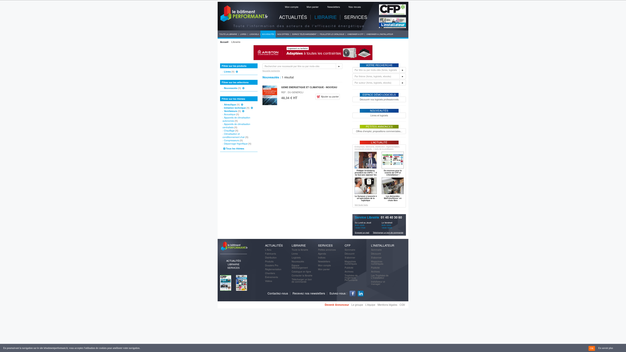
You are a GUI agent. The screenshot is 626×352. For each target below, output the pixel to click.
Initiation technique (235, 107)
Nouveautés (230, 88)
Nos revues (355, 6)
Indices (321, 257)
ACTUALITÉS (293, 17)
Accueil (224, 42)
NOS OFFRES (283, 34)
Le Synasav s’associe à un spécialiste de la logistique (366, 198)
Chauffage (229, 130)
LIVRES (243, 34)
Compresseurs (231, 140)
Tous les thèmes (234, 148)
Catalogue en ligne (301, 271)
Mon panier (313, 6)
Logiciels (296, 257)
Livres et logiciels (379, 115)
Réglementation (273, 269)
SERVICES (355, 17)
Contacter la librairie (302, 275)
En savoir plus (605, 348)
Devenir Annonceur (337, 305)
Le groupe (357, 305)
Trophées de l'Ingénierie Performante (351, 278)
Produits (269, 261)
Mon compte (291, 6)
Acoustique (229, 114)
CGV (402, 305)
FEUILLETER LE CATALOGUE (332, 34)
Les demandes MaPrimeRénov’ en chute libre (393, 198)
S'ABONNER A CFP (355, 34)
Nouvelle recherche (271, 70)
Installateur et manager (378, 283)
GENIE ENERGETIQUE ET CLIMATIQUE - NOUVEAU (309, 87)
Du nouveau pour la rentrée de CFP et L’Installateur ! (393, 172)
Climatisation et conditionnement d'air (234, 135)
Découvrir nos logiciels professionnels (379, 99)
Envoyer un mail (362, 232)
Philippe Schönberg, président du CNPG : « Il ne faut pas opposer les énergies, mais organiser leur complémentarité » (366, 176)
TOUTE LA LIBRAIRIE (228, 34)
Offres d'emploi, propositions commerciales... (379, 131)
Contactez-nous (278, 293)
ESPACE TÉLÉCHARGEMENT (304, 34)
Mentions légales (387, 305)
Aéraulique (230, 104)
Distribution (271, 257)
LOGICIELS (254, 34)
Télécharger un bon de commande (388, 232)
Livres (227, 71)
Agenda (322, 253)
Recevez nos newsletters (308, 293)
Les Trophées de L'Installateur (379, 276)
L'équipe (370, 305)
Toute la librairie (300, 249)
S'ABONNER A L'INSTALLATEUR (379, 34)
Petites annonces (327, 249)
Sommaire (350, 249)
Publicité (349, 267)
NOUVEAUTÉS (268, 34)
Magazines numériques (351, 262)
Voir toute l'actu (361, 204)
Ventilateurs (230, 111)
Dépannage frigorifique (236, 143)
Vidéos (268, 281)
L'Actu (268, 249)
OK (592, 348)
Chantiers (270, 273)
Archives (349, 271)
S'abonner (350, 257)
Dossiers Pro (271, 265)
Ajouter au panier (329, 96)
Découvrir (350, 253)
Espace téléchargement (300, 266)
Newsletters (333, 6)
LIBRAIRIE (325, 17)
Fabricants (270, 253)
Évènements (271, 277)
